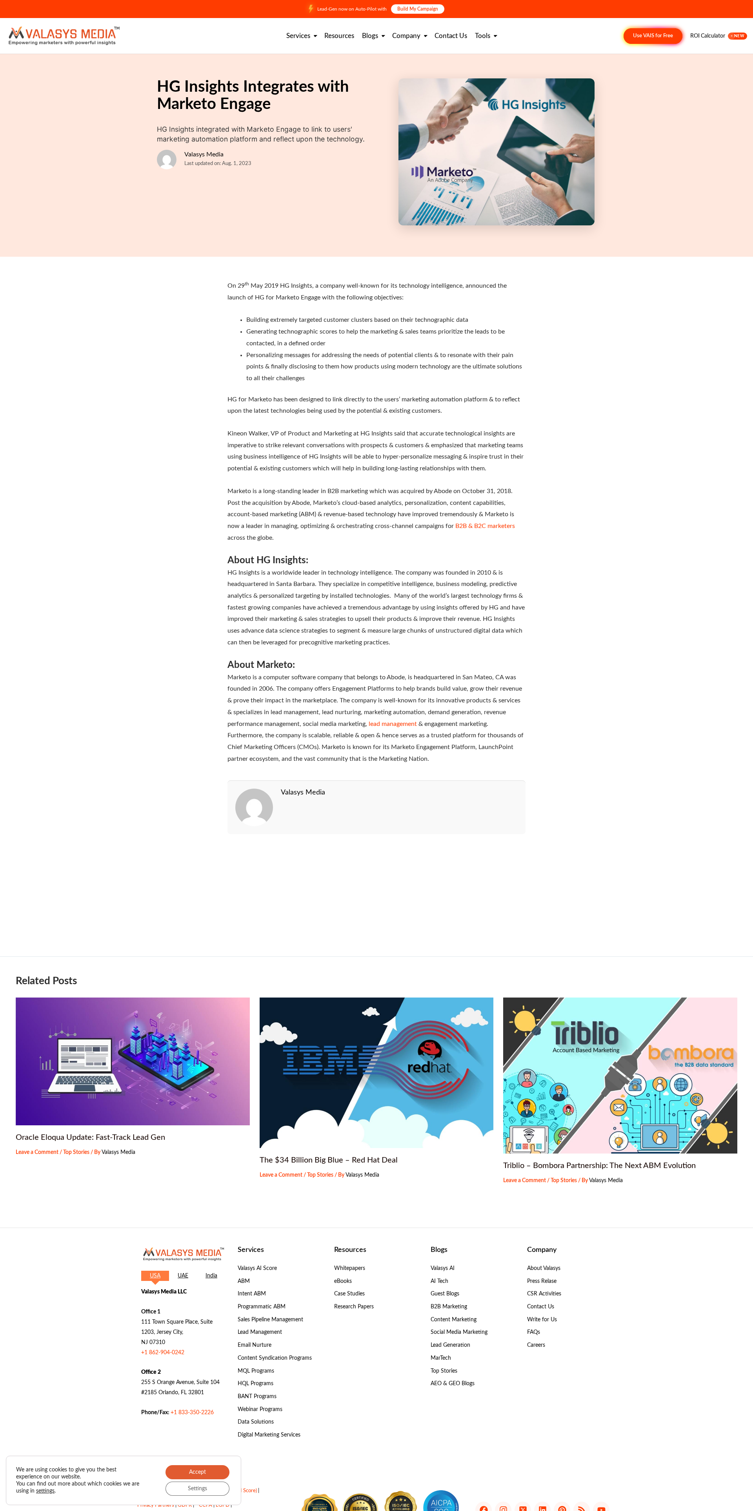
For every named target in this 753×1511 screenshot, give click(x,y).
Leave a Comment (37, 1152)
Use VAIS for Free (653, 35)
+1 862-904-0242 (162, 1352)
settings (45, 1491)
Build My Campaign (417, 9)
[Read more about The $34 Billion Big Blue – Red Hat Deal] (377, 1073)
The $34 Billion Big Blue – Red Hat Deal (329, 1160)
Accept (197, 1472)
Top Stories (76, 1152)
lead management (393, 724)
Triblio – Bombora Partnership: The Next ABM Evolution (599, 1166)
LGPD (222, 1505)
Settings (197, 1488)
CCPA (205, 1505)
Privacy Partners (155, 1505)
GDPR (185, 1505)
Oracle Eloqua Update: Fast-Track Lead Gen (90, 1137)
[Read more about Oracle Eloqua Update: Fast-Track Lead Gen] (133, 1061)
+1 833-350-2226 (192, 1412)
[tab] (155, 1276)
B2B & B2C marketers (484, 526)
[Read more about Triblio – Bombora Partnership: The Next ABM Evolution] (620, 1076)
